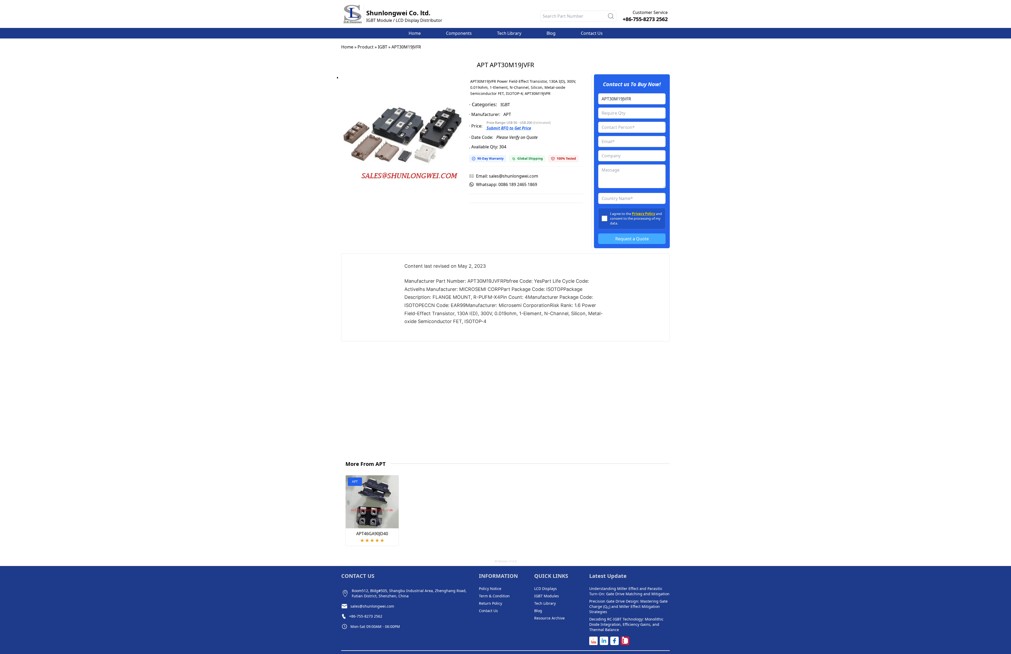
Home (347, 47)
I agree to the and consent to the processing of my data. (636, 218)
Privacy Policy (643, 213)
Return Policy (490, 603)
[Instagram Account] (625, 641)
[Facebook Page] (614, 641)
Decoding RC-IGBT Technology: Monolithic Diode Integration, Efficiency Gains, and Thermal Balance (626, 624)
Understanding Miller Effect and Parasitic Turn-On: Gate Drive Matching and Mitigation (629, 591)
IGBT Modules (546, 595)
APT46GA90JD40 (372, 533)
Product (366, 47)
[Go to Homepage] (352, 13)
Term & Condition (494, 595)
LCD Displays (545, 588)
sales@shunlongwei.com (372, 606)
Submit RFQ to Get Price (509, 128)
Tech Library (545, 603)
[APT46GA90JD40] (372, 501)
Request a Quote (632, 239)
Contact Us (488, 610)
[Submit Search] (611, 16)
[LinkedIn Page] (604, 641)
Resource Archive (549, 618)
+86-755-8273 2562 (645, 19)
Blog (538, 610)
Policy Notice (490, 588)
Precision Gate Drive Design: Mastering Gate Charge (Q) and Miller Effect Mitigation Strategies (628, 606)
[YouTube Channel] (593, 641)
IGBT (382, 47)
